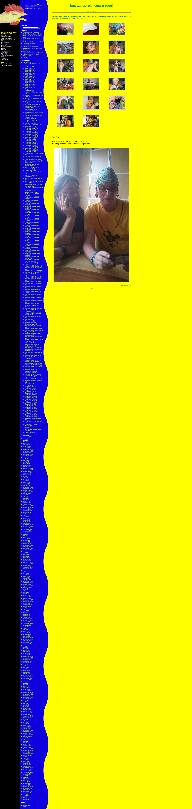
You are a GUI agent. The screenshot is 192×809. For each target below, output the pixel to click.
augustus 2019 (27, 568)
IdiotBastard (5, 42)
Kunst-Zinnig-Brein (6, 46)
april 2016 (26, 631)
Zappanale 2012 (30, 405)
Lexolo (3, 48)
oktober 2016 (27, 622)
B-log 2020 (28, 78)
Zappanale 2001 (30, 388)
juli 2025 (25, 457)
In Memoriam (29, 165)
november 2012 (28, 694)
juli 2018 (25, 589)
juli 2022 (25, 514)
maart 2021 (26, 539)
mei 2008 (26, 778)
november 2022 (28, 507)
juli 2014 (25, 664)
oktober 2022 (27, 509)
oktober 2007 (27, 789)
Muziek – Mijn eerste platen (33, 178)
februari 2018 (27, 597)
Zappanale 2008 (30, 399)
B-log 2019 (28, 76)
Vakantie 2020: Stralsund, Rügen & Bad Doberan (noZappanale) (33, 344)
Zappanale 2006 (30, 396)
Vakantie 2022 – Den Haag (33, 352)
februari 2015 (27, 653)
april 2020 (26, 556)
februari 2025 (27, 465)
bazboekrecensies (31, 106)
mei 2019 (26, 573)
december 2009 (28, 749)
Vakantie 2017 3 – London (33, 325)
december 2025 (28, 449)
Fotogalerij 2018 (30, 139)
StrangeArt (4, 52)
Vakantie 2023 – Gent (31, 360)
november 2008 (28, 769)
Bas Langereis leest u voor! (91, 6)
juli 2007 (25, 794)
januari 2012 (27, 709)
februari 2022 (27, 521)
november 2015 (28, 639)
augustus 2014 (27, 662)
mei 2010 (26, 741)
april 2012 (26, 705)
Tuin (26, 264)
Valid (27, 805)
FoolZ (26, 122)
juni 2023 (25, 496)
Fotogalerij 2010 (30, 126)
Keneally (4, 45)
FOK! (2, 41)
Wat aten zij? (29, 383)
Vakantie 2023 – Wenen (32, 365)
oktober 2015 (27, 641)
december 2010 (28, 730)
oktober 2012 (27, 695)
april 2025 (26, 462)
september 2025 (28, 454)
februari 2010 (27, 746)
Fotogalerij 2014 (30, 133)
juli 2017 (25, 608)
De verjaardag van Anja (8, 39)
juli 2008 (25, 775)
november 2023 (28, 488)
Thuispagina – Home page (31, 32)
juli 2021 (25, 532)
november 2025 (28, 451)
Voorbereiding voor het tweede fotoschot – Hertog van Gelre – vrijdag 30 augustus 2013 (91, 16)
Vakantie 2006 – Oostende (33, 267)
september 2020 (28, 548)
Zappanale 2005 (30, 394)
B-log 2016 (28, 71)
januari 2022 (27, 523)
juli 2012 (25, 700)
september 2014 (28, 661)
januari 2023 (27, 504)
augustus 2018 (27, 587)
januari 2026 (27, 448)
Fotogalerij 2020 (30, 142)
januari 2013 (27, 691)
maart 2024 (26, 482)
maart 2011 (26, 725)
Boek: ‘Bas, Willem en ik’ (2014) (33, 42)
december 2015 (28, 637)
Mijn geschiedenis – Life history (33, 53)
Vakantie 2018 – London (32, 329)
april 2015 (26, 650)
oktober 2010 (27, 733)
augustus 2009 (27, 755)
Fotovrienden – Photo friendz (34, 153)
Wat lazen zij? (29, 385)
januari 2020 (27, 561)
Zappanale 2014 (30, 408)
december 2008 (28, 767)
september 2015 (28, 642)
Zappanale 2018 (30, 415)
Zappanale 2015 (30, 410)
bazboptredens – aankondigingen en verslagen (31, 109)
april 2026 (26, 443)
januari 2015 (27, 655)
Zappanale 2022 (30, 424)
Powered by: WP (6, 64)
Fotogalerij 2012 (30, 129)
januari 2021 (27, 542)
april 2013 (26, 686)
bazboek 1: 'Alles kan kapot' (33, 92)
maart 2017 (26, 614)
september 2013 (28, 678)
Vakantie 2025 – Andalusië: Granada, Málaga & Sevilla (33, 375)
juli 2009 (25, 757)
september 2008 (28, 772)
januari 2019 (27, 579)
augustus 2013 (27, 680)
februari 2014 (27, 672)
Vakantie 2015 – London (32, 308)
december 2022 (28, 506)
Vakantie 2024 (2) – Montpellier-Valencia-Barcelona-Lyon (31, 371)
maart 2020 (26, 557)
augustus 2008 (27, 774)
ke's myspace (5, 44)
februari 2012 (27, 708)
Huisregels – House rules (31, 54)
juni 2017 (25, 609)
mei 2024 (26, 479)
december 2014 (28, 656)
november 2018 (28, 582)
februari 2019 (27, 578)
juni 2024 (25, 477)
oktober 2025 (27, 452)
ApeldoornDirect (6, 36)
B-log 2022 (28, 81)
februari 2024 (27, 484)
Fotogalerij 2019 (30, 140)
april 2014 (26, 669)
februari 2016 (27, 634)
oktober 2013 (27, 677)
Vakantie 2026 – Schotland (33, 380)
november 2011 (28, 713)
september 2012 (28, 697)
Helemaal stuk (27, 45)
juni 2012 (25, 702)
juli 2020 (25, 551)
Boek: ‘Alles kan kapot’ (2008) (32, 34)
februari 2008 (27, 783)
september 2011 (28, 716)
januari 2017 (27, 617)
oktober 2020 (27, 546)
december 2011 (28, 711)
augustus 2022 (27, 512)
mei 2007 (26, 797)
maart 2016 (26, 633)
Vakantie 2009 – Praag (32, 277)
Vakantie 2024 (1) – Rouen (33, 366)
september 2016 (28, 623)
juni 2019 (25, 572)
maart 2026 (26, 445)
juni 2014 (25, 666)
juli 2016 (25, 626)
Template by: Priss (6, 65)
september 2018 (28, 586)
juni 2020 (25, 553)
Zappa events (29, 387)
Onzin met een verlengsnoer (34, 187)
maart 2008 (26, 782)
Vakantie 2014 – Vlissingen (33, 300)
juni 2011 (25, 720)
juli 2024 (25, 476)
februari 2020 (27, 559)
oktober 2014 (27, 659)
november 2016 (28, 620)
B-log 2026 (28, 87)
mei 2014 (26, 667)
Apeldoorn (28, 67)
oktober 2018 (27, 584)
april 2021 (26, 537)
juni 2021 (25, 534)
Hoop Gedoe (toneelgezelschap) (31, 163)
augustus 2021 (27, 531)
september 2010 (28, 735)
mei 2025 (26, 460)
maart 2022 (26, 520)
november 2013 (28, 675)
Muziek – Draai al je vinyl (32, 172)
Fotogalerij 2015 (30, 134)
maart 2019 (26, 576)
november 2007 (28, 788)
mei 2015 (26, 648)
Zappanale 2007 (30, 397)
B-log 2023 (28, 82)
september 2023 (28, 492)
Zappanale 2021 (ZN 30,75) (33, 421)
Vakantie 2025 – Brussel (32, 379)
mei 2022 (26, 517)
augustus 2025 (27, 455)
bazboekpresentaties (31, 104)
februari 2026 (27, 446)
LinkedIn (4, 49)
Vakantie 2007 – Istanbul (32, 272)
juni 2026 (25, 440)
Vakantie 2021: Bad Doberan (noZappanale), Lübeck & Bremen (34, 349)
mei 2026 (26, 441)
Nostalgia (28, 186)
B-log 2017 (28, 73)
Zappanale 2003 (30, 391)
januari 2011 (26, 728)
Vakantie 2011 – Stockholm (33, 283)
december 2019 (28, 562)
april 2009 (26, 761)
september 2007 (28, 791)
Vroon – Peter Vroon (7, 55)
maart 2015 (26, 651)
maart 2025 (26, 463)
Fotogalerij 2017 (30, 137)
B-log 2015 (28, 70)
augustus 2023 (27, 493)
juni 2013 (25, 683)
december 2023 (28, 487)
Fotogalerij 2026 (30, 151)
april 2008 (26, 780)
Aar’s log (4, 35)
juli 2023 (25, 495)
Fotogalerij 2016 (30, 136)
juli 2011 (25, 719)
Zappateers (4, 59)
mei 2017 (26, 611)
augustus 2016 (27, 625)
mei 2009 (26, 760)
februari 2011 (27, 727)
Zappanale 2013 (30, 407)
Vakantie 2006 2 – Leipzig (33, 270)
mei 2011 (25, 722)
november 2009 (28, 750)
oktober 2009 (27, 752)
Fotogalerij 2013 (30, 131)
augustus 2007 (27, 793)
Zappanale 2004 (30, 393)
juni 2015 (25, 647)
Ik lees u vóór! (27, 51)
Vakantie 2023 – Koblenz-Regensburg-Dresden (33, 362)
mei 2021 (26, 535)
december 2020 (28, 543)
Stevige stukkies (6, 51)
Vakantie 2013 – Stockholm (33, 294)
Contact (25, 57)
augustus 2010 (27, 736)
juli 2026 (25, 438)
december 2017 (28, 600)
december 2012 (28, 692)
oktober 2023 (27, 490)
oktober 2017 (27, 603)
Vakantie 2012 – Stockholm (33, 286)
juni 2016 (25, 628)
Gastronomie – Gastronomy (34, 156)
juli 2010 (25, 738)
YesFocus (4, 58)
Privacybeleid (27, 56)
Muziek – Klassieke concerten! (31, 175)
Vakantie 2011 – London (32, 281)
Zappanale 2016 (30, 412)
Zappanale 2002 (30, 390)
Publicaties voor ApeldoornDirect (30, 191)
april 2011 (26, 724)
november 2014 (28, 658)
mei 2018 (26, 592)
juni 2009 (25, 758)
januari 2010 (27, 747)
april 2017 (26, 612)
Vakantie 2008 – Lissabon (33, 274)
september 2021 (28, 529)
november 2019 (28, 564)
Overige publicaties (29, 43)
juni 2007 (25, 796)
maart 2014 (26, 670)
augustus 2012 (27, 699)
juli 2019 (25, 570)
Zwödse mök (29, 432)
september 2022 (28, 510)
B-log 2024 (28, 84)
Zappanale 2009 (30, 401)
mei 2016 (26, 630)
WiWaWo (4, 56)
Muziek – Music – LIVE (32, 181)
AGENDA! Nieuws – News (33, 64)
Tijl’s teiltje (4, 54)
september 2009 (28, 753)
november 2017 (28, 601)
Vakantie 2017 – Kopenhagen (30, 320)
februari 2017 (27, 615)
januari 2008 (27, 785)
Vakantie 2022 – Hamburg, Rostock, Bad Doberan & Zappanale (33, 357)
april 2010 (26, 742)
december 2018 (28, 581)
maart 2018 (26, 595)
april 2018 (26, 593)
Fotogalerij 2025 (30, 150)
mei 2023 (26, 498)
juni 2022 (25, 515)
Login (24, 804)
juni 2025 (25, 459)
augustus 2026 (27, 437)
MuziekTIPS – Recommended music (32, 183)
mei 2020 (26, 554)
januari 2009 (27, 766)
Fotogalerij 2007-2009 (32, 125)
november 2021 (28, 526)
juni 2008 (25, 777)
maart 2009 (26, 763)
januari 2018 (27, 598)
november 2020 (28, 545)
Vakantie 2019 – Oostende (33, 336)
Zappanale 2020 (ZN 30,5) (33, 418)
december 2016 (28, 619)
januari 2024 (27, 485)
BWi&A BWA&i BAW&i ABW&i (34, 112)
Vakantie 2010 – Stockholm (33, 278)
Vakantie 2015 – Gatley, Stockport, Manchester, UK (33, 304)
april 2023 (26, 499)
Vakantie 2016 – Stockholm (33, 316)
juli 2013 (25, 681)
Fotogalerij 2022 (30, 145)
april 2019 (26, 575)
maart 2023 (26, 501)
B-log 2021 (28, 79)
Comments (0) (125, 286)
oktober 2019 (27, 565)
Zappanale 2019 (30, 416)
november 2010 (28, 731)
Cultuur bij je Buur (6, 38)
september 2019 (28, 567)
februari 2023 (27, 503)
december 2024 (28, 468)
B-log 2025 (28, 85)
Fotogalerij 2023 (30, 147)
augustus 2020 (27, 550)
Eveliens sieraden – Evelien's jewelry (31, 119)
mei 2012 (26, 703)
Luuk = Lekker (29, 170)
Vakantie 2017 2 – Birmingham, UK (30, 323)
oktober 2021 (27, 528)
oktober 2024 (27, 471)
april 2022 (26, 518)
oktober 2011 (27, 714)
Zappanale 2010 (30, 402)
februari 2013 (27, 689)
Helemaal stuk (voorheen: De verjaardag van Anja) (33, 160)
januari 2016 (27, 636)
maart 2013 (26, 688)
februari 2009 (27, 764)
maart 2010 (26, 744)
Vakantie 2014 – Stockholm (33, 297)
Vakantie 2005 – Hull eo (32, 266)
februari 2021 (27, 540)
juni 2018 (25, 590)
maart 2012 (26, 706)
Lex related (28, 169)
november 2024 (28, 470)
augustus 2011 (27, 717)
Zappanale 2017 (30, 413)
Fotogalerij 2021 (30, 144)
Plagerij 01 (84, 141)
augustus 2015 (27, 644)
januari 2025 (27, 466)
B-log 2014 (28, 68)
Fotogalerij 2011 (30, 128)
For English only (30, 123)
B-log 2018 (28, 75)
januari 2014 (27, 673)
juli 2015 (25, 645)
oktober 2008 (27, 771)
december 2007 (28, 786)
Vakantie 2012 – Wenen (32, 289)
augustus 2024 (27, 474)
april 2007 (26, 799)
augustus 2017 (27, 606)
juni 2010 (25, 739)
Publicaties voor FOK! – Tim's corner (32, 260)
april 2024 (26, 481)
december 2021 (28, 524)
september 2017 (28, 604)
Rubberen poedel (30, 263)
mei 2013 (26, 684)
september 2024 (28, 473)
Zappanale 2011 (30, 404)
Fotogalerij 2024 (30, 148)
